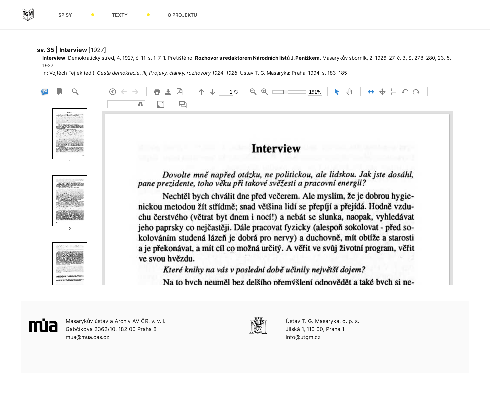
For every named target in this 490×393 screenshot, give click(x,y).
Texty (120, 15)
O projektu (182, 15)
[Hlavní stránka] (27, 14)
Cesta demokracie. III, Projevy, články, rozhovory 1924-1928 (167, 73)
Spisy (65, 15)
